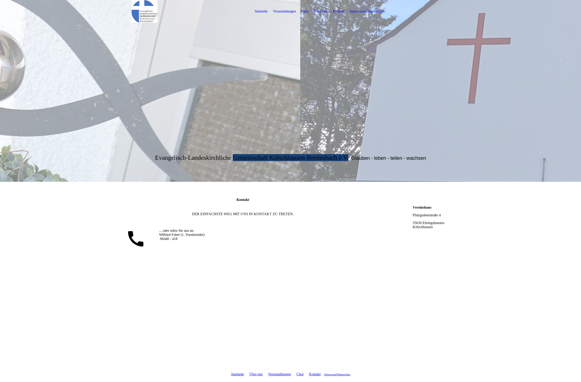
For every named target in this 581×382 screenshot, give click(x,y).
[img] (144, 11)
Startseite (261, 11)
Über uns (320, 11)
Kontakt (338, 11)
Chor (305, 11)
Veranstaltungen (284, 11)
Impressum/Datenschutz (367, 11)
